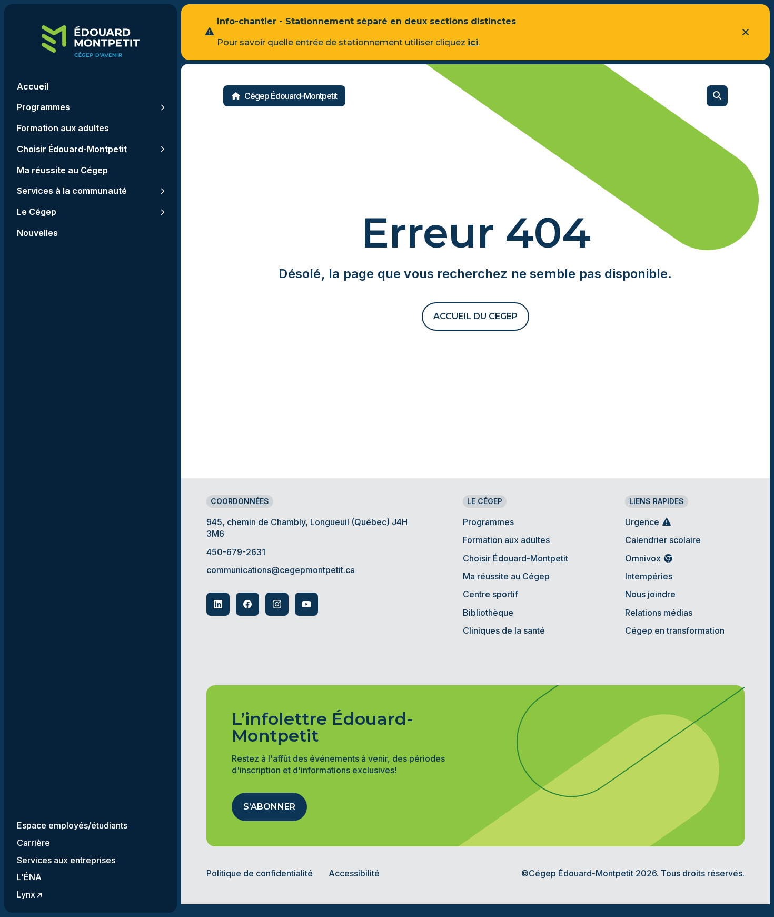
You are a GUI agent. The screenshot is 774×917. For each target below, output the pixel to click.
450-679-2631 (235, 552)
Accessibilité (354, 873)
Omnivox (644, 558)
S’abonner (269, 807)
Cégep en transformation (675, 630)
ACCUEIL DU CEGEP (475, 316)
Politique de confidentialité (259, 873)
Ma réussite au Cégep (506, 576)
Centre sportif (490, 594)
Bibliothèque (488, 612)
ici (473, 42)
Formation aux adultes (506, 540)
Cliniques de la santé (504, 630)
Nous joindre (650, 594)
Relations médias (658, 612)
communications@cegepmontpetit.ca (280, 570)
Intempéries (648, 576)
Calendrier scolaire (663, 540)
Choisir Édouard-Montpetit (515, 558)
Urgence (643, 522)
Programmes (488, 522)
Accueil (32, 86)
